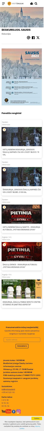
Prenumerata (22, 346)
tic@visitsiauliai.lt (8, 389)
